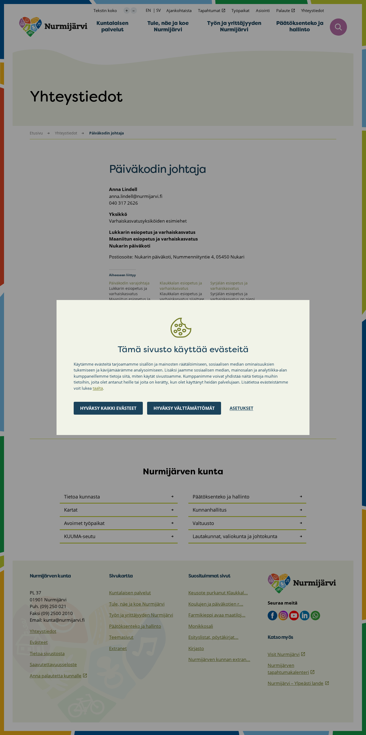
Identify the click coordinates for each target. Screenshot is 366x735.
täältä (98, 388)
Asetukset (241, 408)
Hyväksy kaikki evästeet (108, 408)
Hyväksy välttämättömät (184, 408)
